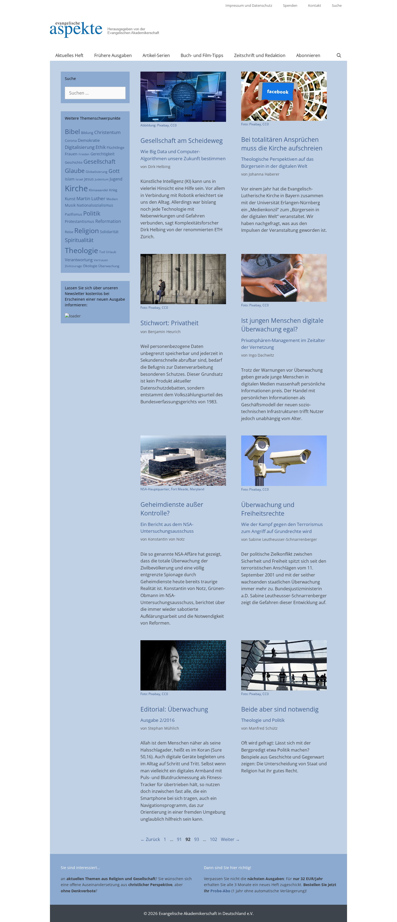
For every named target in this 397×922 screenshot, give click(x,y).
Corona (71, 140)
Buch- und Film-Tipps (202, 55)
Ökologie (90, 265)
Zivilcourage (73, 266)
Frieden (84, 154)
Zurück (150, 839)
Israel (79, 179)
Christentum (107, 132)
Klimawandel (98, 190)
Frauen (71, 153)
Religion (86, 230)
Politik (91, 213)
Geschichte (73, 162)
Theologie (81, 250)
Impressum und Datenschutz (249, 5)
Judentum (102, 179)
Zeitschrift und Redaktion (259, 55)
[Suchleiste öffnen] (339, 55)
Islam (70, 179)
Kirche (76, 188)
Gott (114, 171)
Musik (70, 205)
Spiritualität (79, 240)
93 (197, 839)
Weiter (230, 839)
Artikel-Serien (156, 55)
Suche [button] (337, 5)
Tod (102, 252)
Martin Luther (90, 198)
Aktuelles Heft (69, 55)
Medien (112, 199)
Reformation (108, 221)
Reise (69, 231)
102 (214, 839)
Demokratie (89, 140)
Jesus (89, 179)
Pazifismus (73, 214)
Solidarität (109, 231)
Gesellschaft (99, 161)
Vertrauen (101, 260)
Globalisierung (96, 171)
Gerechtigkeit (102, 153)
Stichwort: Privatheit (169, 322)
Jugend (116, 179)
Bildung (87, 132)
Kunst (70, 198)
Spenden (290, 5)
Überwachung (108, 266)
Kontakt (314, 5)
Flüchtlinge (115, 147)
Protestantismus (79, 221)
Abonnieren (308, 55)
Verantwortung (79, 259)
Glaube (75, 171)
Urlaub (111, 252)
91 (180, 839)
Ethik (101, 147)
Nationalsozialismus (95, 205)
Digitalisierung (80, 147)
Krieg (113, 189)
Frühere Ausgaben (113, 55)
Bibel (72, 131)
